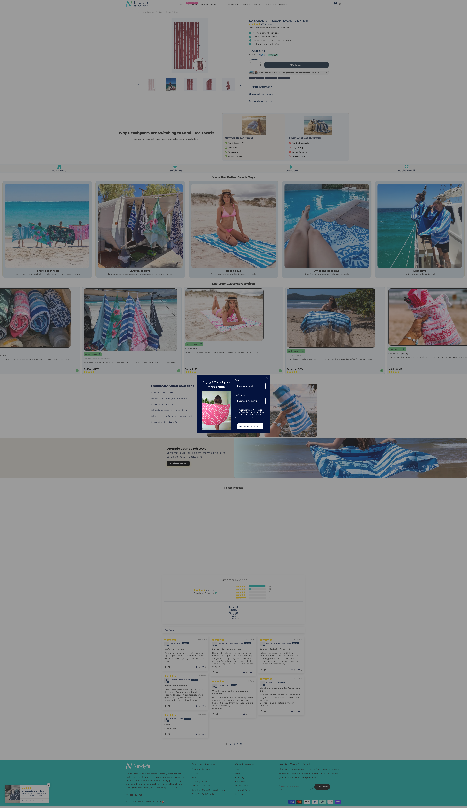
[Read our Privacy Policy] (264, 418)
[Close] (267, 378)
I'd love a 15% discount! (250, 426)
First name (240, 395)
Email (237, 380)
